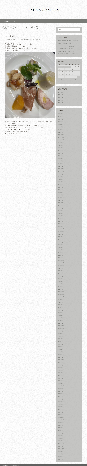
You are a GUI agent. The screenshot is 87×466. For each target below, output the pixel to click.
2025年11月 (61, 137)
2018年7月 (60, 367)
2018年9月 (60, 362)
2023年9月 (60, 205)
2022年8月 (60, 239)
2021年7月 (60, 273)
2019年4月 (60, 344)
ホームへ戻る (5, 21)
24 (78, 74)
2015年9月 (60, 451)
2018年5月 (60, 373)
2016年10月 (61, 422)
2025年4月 (60, 155)
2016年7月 (60, 430)
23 (75, 74)
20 (66, 74)
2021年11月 (61, 263)
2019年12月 (61, 323)
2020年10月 (61, 297)
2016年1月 (60, 441)
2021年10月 (61, 265)
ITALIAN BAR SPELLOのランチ (65, 48)
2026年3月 (60, 127)
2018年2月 (60, 380)
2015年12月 (61, 443)
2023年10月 (61, 203)
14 (69, 72)
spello (38, 39)
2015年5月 (60, 459)
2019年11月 (61, 326)
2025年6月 (60, 150)
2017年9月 (60, 394)
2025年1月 (60, 163)
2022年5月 (60, 247)
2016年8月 (60, 428)
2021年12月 (61, 260)
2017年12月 (61, 386)
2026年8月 (60, 114)
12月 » (75, 79)
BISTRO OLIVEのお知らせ (64, 43)
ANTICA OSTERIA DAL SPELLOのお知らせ (68, 41)
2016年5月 (60, 435)
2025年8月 (60, 145)
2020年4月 (60, 312)
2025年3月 (60, 158)
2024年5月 (60, 184)
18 (59, 74)
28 (69, 77)
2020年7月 (60, 305)
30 (75, 77)
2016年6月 (60, 433)
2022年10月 (61, 234)
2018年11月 (61, 357)
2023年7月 (60, 210)
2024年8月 (60, 176)
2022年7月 (60, 242)
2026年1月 (60, 132)
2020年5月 (60, 310)
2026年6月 (60, 119)
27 (66, 77)
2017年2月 (60, 412)
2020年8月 (60, 302)
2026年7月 (60, 116)
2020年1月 (60, 320)
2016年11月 (61, 420)
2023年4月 (60, 218)
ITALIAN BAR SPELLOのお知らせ (66, 46)
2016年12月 (61, 417)
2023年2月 (60, 223)
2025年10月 (61, 140)
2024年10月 (61, 171)
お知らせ (9, 36)
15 (72, 72)
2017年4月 (60, 407)
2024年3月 (60, 189)
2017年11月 (61, 388)
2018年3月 (60, 378)
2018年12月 (61, 354)
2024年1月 (60, 195)
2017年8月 (60, 396)
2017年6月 (60, 401)
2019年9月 (60, 331)
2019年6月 (60, 339)
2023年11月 (61, 200)
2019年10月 (61, 328)
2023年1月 (60, 226)
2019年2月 (60, 349)
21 (69, 74)
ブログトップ (17, 21)
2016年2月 (60, 438)
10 (78, 69)
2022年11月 (61, 231)
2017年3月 (60, 409)
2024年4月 (60, 187)
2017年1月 (60, 414)
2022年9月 (60, 237)
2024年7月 (60, 179)
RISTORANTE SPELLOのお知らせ (26, 39)
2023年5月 (60, 216)
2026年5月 (60, 121)
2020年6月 (60, 307)
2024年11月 (61, 169)
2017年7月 (60, 399)
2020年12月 (61, 291)
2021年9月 (60, 268)
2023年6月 (60, 213)
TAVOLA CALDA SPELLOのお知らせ (66, 54)
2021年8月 (60, 271)
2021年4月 (60, 281)
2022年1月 (60, 257)
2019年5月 (60, 341)
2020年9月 (60, 299)
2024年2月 (60, 192)
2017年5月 (60, 404)
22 (72, 74)
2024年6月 (60, 182)
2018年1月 (60, 383)
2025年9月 (60, 142)
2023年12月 (61, 197)
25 (59, 77)
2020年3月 (60, 315)
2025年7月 (60, 148)
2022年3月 (60, 252)
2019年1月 (60, 352)
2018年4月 (60, 375)
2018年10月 (61, 360)
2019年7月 (60, 336)
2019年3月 (60, 346)
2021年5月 (60, 278)
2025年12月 (61, 135)
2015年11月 (61, 446)
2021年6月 (60, 276)
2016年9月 (60, 425)
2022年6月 (60, 244)
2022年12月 (61, 229)
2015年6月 (60, 456)
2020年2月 (60, 318)
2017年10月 (61, 391)
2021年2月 (60, 286)
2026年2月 (60, 129)
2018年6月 (60, 370)
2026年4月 (60, 124)
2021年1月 (60, 289)
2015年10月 (61, 448)
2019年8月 (60, 333)
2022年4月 (60, 250)
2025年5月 (60, 153)
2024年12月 (61, 166)
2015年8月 (60, 454)
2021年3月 (60, 284)
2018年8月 (60, 365)
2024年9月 (60, 174)
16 (75, 72)
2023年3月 (60, 221)
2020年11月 (61, 294)
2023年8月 (60, 208)
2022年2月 (60, 255)
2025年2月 (60, 161)
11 (59, 72)
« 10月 (62, 79)
